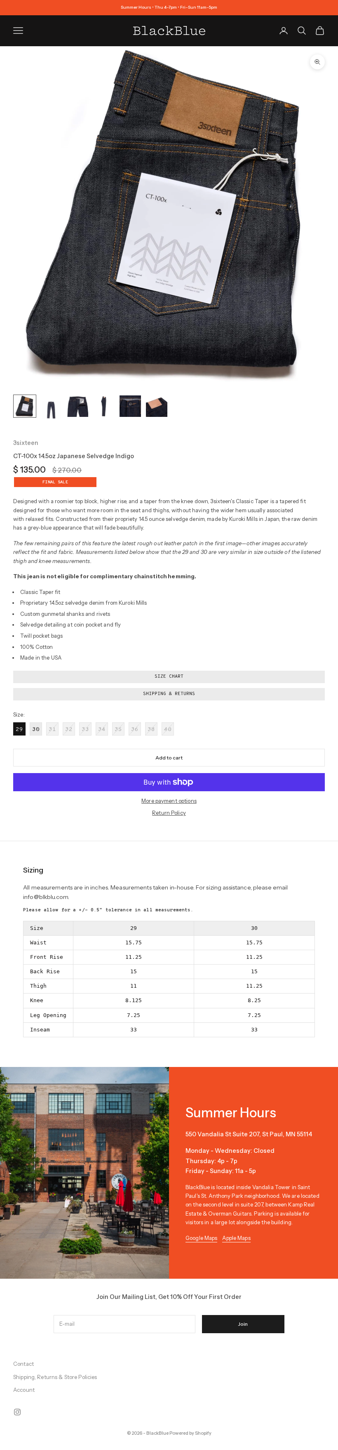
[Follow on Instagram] (17, 1412)
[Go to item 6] (156, 406)
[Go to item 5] (130, 406)
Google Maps (201, 1238)
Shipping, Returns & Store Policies (55, 1377)
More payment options (169, 800)
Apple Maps (236, 1238)
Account (24, 1389)
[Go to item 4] (103, 406)
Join (243, 1324)
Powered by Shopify (190, 1433)
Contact (23, 1363)
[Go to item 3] (77, 406)
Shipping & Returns (169, 694)
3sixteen (25, 443)
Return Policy (169, 812)
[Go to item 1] (24, 406)
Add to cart (169, 758)
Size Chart (169, 676)
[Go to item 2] (51, 410)
